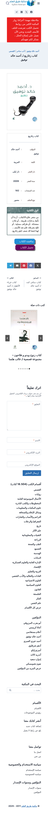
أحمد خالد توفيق (33, 51)
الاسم (36, 440)
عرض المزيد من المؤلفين (29, 668)
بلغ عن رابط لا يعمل (32, 730)
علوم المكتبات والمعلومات (28, 508)
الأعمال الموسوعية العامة (29, 498)
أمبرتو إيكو (36, 650)
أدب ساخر (21, 51)
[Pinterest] (21, 12)
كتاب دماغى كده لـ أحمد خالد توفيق (34, 284)
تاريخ (39, 526)
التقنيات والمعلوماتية (31, 535)
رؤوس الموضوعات (32, 712)
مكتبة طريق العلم (29, 806)
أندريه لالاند (36, 654)
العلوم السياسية (33, 585)
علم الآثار (37, 530)
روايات (38, 494)
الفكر (38, 598)
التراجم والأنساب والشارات (28, 517)
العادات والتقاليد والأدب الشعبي (26, 576)
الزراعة (37, 539)
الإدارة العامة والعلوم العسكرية (26, 562)
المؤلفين (37, 792)
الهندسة (37, 553)
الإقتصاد (37, 567)
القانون (37, 589)
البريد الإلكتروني (32, 452)
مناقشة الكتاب (26, 241)
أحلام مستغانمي (33, 632)
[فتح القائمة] (38, 3)
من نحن (37, 756)
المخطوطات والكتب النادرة (28, 503)
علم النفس (36, 603)
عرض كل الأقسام (33, 607)
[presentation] (24, 330)
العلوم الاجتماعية (33, 580)
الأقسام (37, 708)
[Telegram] (17, 12)
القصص (12, 51)
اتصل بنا (37, 752)
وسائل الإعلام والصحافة (30, 512)
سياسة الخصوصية (33, 774)
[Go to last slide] (40, 338)
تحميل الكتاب (26, 247)
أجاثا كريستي (35, 627)
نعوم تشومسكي (33, 663)
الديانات (37, 557)
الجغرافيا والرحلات (32, 521)
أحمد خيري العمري (32, 641)
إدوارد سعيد (35, 659)
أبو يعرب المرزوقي (32, 623)
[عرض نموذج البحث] (7, 3)
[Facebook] (31, 12)
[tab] (29, 368)
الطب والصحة (34, 544)
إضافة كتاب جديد (33, 726)
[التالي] (7, 338)
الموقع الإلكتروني (32, 464)
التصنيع (38, 548)
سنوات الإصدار (34, 787)
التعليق (36, 404)
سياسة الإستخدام (33, 770)
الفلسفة (37, 594)
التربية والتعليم (34, 571)
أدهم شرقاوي (35, 645)
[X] (26, 12)
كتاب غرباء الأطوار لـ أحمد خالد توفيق (13, 284)
